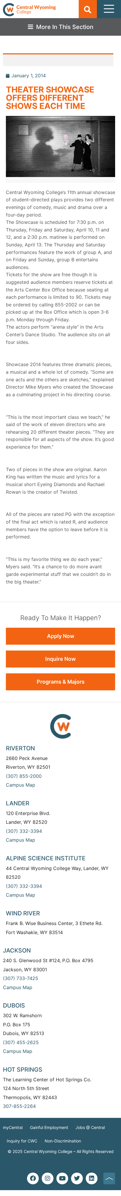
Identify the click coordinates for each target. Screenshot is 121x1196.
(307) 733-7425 (20, 978)
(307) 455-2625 (21, 1042)
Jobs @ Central (90, 1127)
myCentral (13, 1127)
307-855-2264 (19, 1106)
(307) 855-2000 (24, 776)
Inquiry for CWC (22, 1140)
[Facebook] (33, 1178)
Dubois (14, 1005)
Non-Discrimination (63, 1140)
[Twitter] (77, 1178)
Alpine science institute (45, 858)
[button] (87, 9)
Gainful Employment (49, 1127)
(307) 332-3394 (24, 831)
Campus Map (20, 785)
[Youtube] (62, 1178)
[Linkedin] (92, 1178)
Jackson (17, 950)
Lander (17, 803)
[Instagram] (47, 1178)
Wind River (23, 913)
